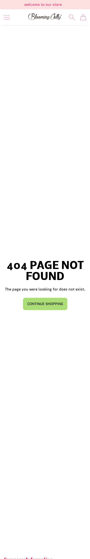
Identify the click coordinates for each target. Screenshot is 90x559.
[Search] (72, 17)
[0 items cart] (83, 17)
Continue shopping (45, 303)
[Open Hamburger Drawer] (7, 17)
